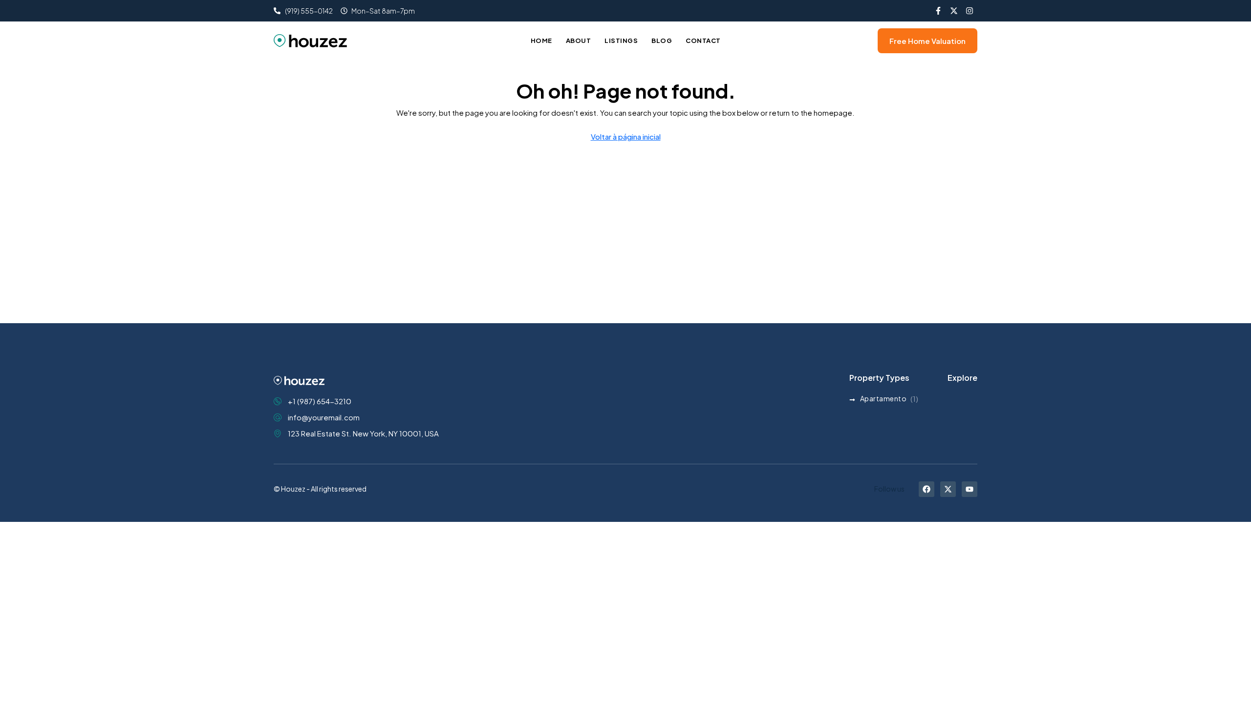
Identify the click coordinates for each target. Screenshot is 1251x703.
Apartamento (883, 398)
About (578, 40)
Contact (703, 40)
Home (541, 40)
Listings (621, 40)
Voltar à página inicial (626, 136)
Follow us (889, 488)
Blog (661, 40)
